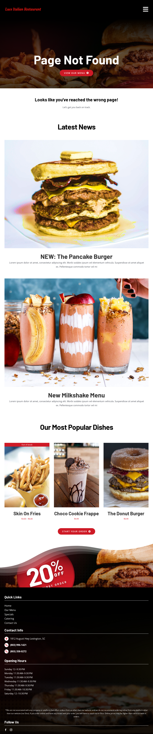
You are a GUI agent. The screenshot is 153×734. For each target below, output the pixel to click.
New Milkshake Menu (76, 395)
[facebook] (5, 730)
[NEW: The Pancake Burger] (76, 194)
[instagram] (11, 730)
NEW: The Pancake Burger (76, 256)
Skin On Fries (27, 513)
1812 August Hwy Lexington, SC (27, 638)
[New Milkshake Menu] (76, 332)
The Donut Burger (126, 513)
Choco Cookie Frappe (76, 513)
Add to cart (70, 475)
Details (27, 475)
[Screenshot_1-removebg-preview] (23, 7)
